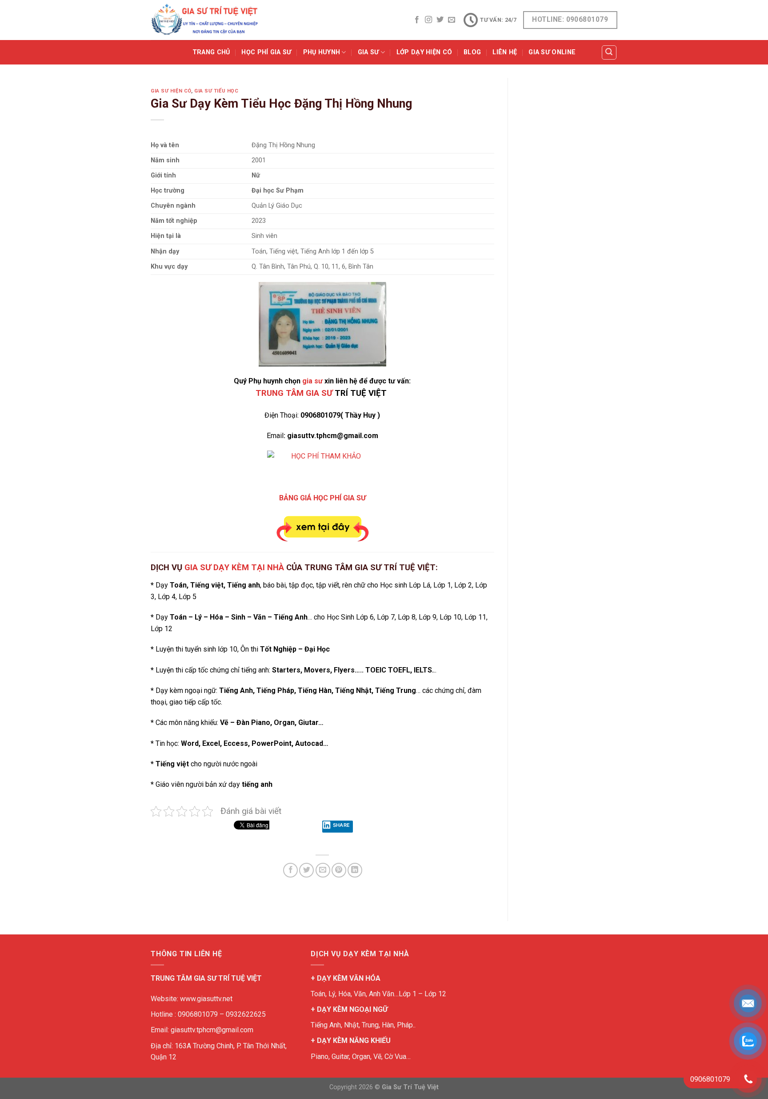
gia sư (312, 381)
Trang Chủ (211, 52)
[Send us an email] (451, 20)
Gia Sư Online (552, 52)
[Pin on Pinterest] (339, 870)
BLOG (472, 52)
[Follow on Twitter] (440, 20)
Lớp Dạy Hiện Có (424, 52)
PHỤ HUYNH (321, 52)
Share (341, 825)
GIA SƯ (368, 52)
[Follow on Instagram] (428, 20)
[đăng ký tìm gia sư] (322, 467)
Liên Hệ (504, 52)
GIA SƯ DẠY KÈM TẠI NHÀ (234, 567)
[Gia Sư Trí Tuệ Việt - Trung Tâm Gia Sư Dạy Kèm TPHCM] (204, 20)
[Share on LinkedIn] (355, 870)
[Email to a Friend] (323, 870)
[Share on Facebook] (290, 870)
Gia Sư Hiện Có (171, 91)
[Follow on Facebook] (416, 20)
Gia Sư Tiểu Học (216, 91)
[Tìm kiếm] (609, 52)
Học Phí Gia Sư (266, 52)
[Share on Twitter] (306, 870)
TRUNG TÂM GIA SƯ (294, 393)
